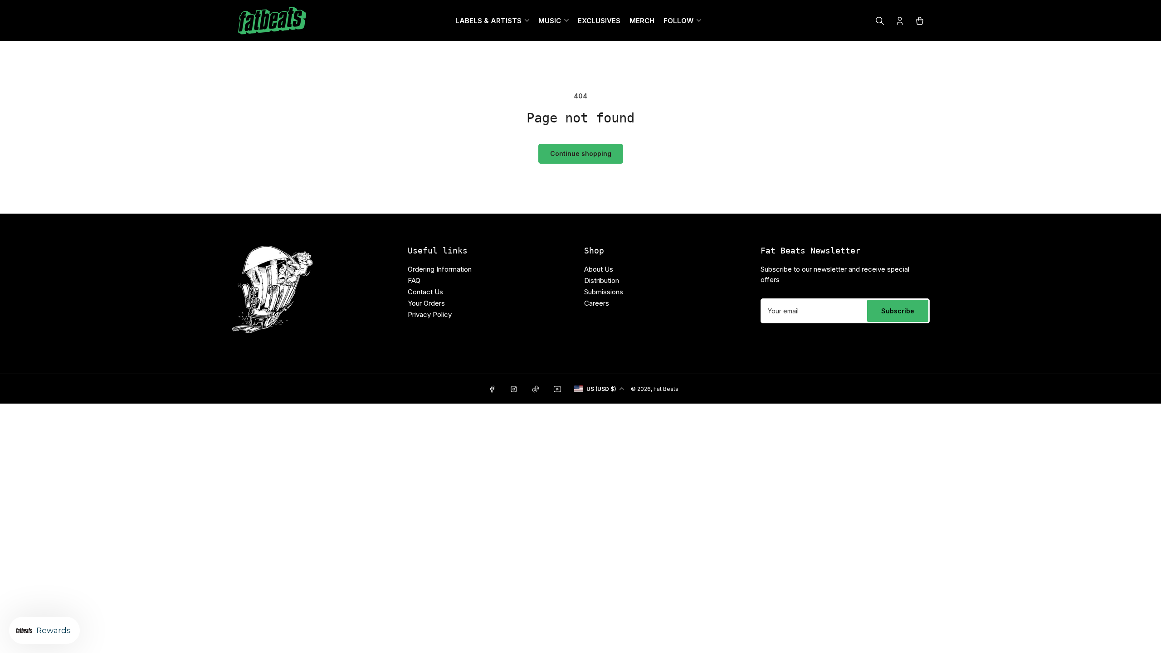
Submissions (603, 292)
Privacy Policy (430, 314)
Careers (596, 303)
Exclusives (599, 20)
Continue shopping (580, 153)
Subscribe (897, 311)
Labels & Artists (488, 20)
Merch (641, 20)
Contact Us (425, 292)
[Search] (880, 21)
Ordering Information (440, 269)
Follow (678, 20)
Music (549, 20)
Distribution (601, 280)
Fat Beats (666, 388)
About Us (598, 269)
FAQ (414, 280)
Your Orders (426, 303)
